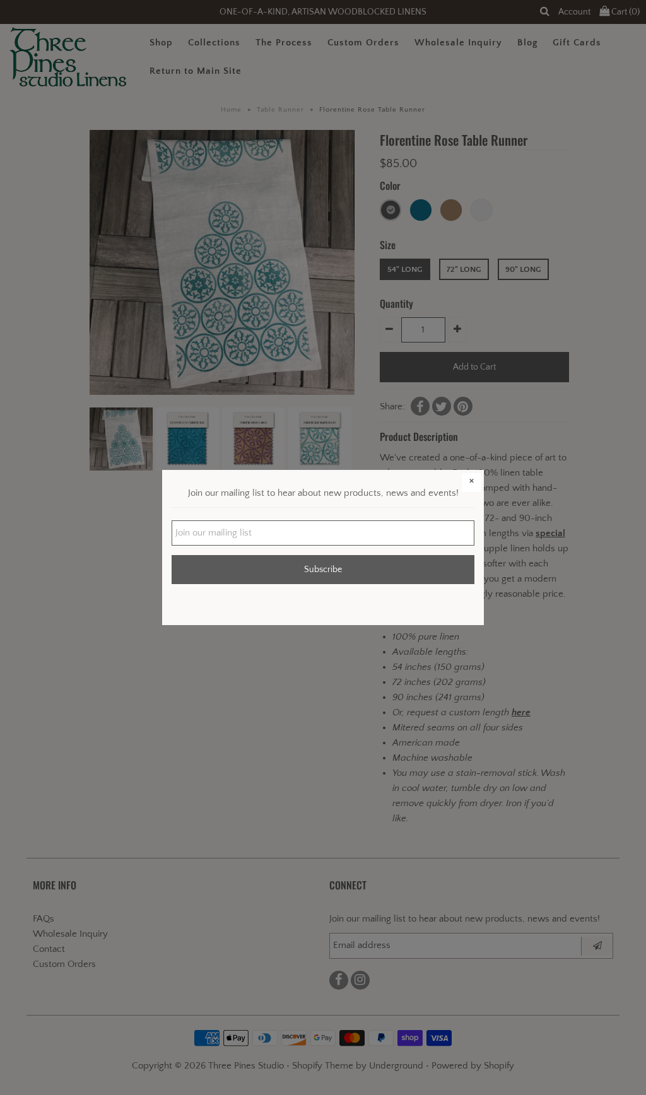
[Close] (471, 482)
